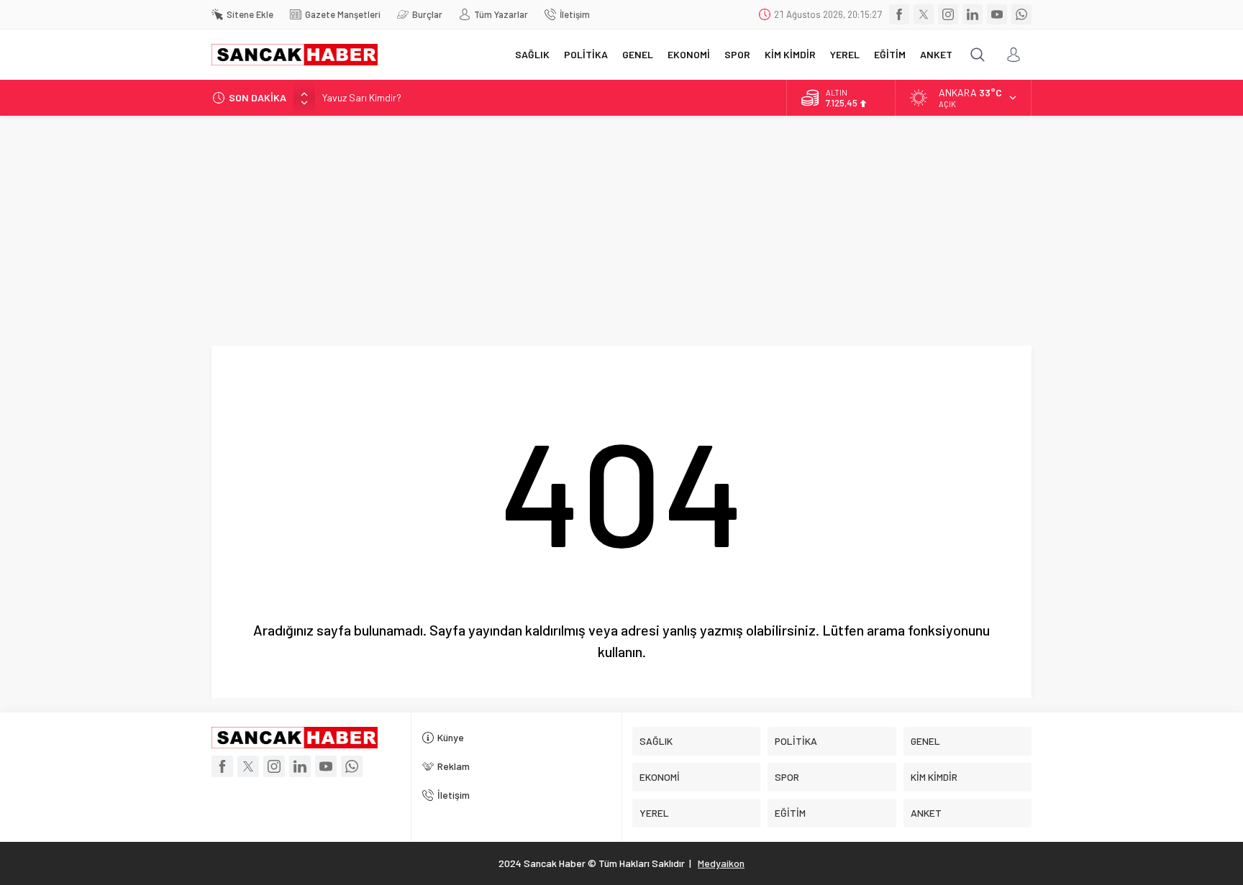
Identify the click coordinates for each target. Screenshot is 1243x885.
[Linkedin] (972, 14)
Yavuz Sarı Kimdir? (361, 97)
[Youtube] (997, 14)
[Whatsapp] (1021, 14)
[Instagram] (948, 14)
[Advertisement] (621, 223)
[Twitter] (924, 14)
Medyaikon (721, 863)
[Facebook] (899, 14)
